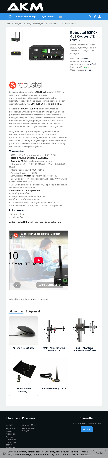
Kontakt (9, 425)
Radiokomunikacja (26, 16)
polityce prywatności (80, 454)
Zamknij (99, 453)
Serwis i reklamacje (11, 432)
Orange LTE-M (29, 425)
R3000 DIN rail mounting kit (23, 390)
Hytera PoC (47, 16)
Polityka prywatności (11, 438)
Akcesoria (16, 311)
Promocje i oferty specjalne (11, 444)
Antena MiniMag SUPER (54, 388)
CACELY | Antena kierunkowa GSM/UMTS (84, 349)
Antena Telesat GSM (23, 348)
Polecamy (28, 418)
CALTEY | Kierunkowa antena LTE (54, 349)
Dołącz (86, 429)
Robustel (85, 61)
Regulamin (11, 428)
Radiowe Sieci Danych (28, 429)
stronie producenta (38, 299)
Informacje (13, 418)
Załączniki (33, 311)
